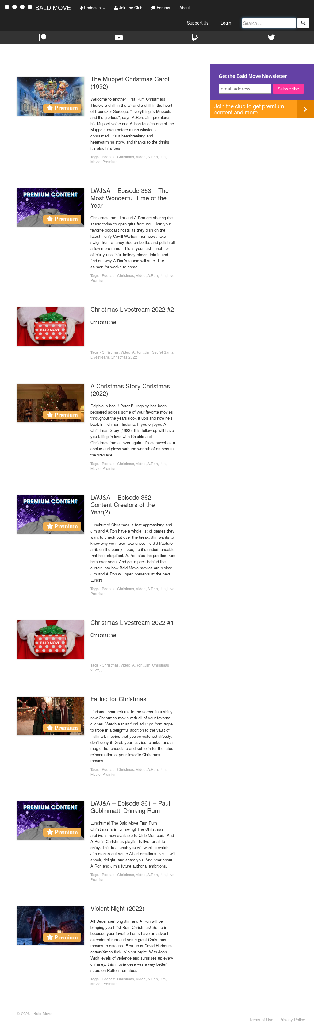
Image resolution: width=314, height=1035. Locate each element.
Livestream (99, 357)
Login (226, 23)
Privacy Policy (292, 1019)
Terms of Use (261, 1019)
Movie (95, 161)
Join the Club (130, 7)
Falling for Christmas (118, 698)
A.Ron (152, 156)
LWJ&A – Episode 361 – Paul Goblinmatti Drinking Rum (130, 806)
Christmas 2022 (124, 357)
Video (141, 156)
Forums (162, 7)
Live (170, 275)
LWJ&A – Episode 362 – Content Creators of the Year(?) (123, 504)
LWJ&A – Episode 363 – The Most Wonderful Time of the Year (129, 198)
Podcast (108, 156)
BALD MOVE (53, 7)
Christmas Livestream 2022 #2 (132, 309)
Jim (163, 156)
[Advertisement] (262, 161)
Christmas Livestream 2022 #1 (132, 622)
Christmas (125, 156)
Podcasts (92, 7)
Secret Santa (163, 352)
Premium (109, 161)
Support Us (198, 23)
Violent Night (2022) (117, 908)
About (184, 7)
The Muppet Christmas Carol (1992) (129, 82)
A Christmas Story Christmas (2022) (130, 389)
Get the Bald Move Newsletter (253, 76)
